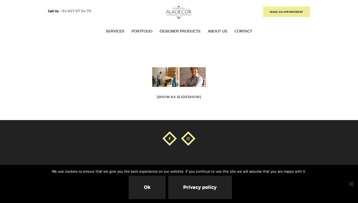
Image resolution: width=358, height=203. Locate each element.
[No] (351, 184)
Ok (147, 187)
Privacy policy (200, 187)
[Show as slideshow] (179, 97)
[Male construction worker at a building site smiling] (193, 77)
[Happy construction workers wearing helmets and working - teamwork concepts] (165, 77)
